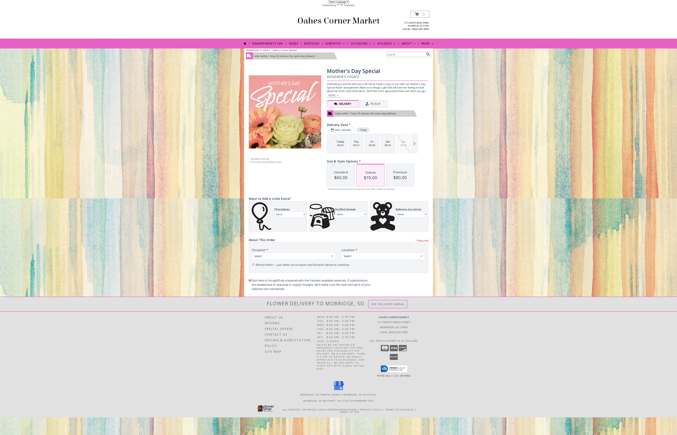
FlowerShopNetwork (341, 409)
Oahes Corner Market (338, 21)
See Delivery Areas (388, 304)
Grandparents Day (267, 43)
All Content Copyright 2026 (303, 409)
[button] (419, 14)
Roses (293, 43)
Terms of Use (349, 411)
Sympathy (333, 43)
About (406, 43)
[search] (428, 54)
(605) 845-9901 (420, 29)
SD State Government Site (355, 400)
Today (363, 129)
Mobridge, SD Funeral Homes (320, 394)
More (425, 43)
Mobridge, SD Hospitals (360, 394)
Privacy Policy (371, 409)
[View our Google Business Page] (338, 390)
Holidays (384, 43)
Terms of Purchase (399, 409)
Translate (349, 5)
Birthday (311, 43)
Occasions (359, 43)
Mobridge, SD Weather (318, 400)
